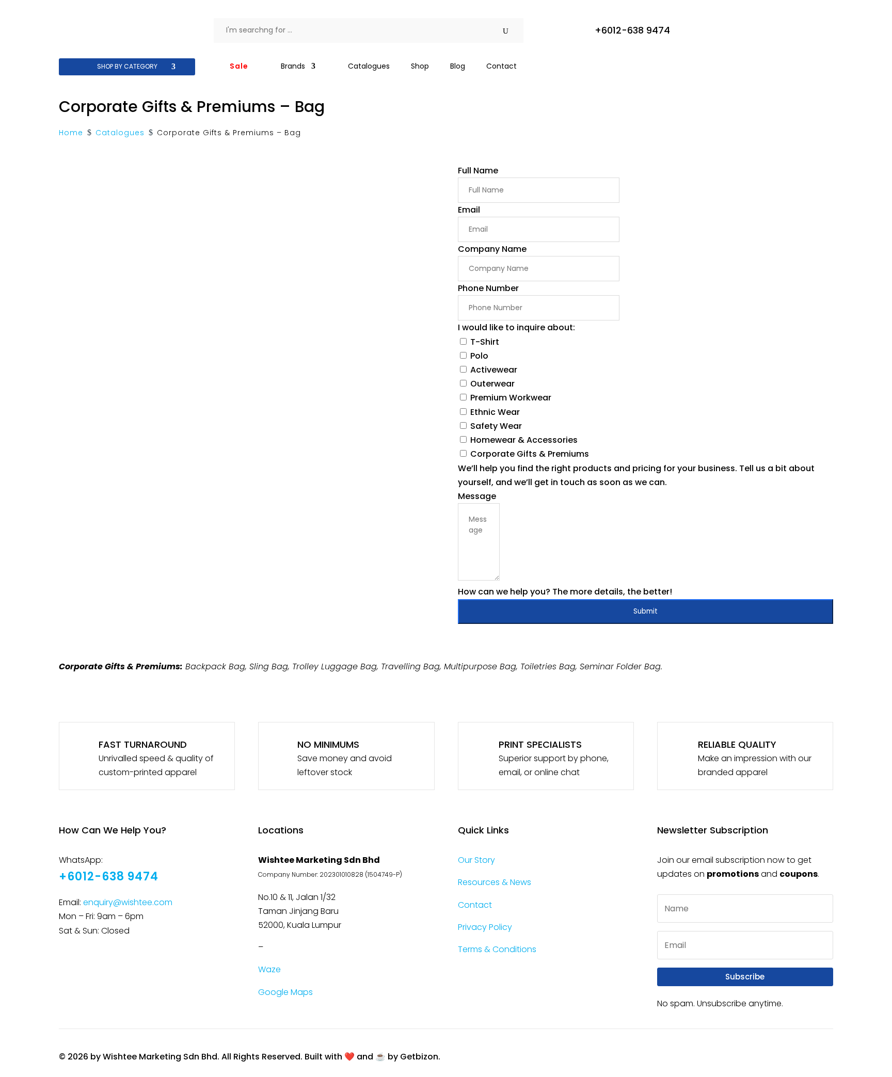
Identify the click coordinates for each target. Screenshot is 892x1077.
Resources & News (494, 882)
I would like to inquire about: (516, 327)
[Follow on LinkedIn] (147, 960)
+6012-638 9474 (632, 30)
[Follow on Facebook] (70, 960)
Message (477, 496)
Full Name (478, 170)
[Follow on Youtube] (121, 960)
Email (469, 210)
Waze (269, 969)
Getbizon (419, 1057)
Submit (645, 611)
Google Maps (285, 992)
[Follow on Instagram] (95, 960)
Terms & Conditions (497, 949)
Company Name (492, 249)
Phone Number (488, 288)
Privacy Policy (485, 927)
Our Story (476, 860)
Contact (475, 905)
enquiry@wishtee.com (127, 902)
